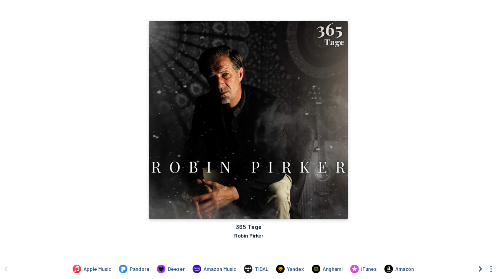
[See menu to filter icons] (491, 268)
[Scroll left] (6, 268)
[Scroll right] (480, 268)
